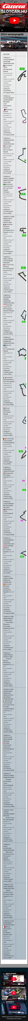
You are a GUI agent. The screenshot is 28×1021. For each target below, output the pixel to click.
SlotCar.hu (14, 11)
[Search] (26, 30)
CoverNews (10, 1018)
